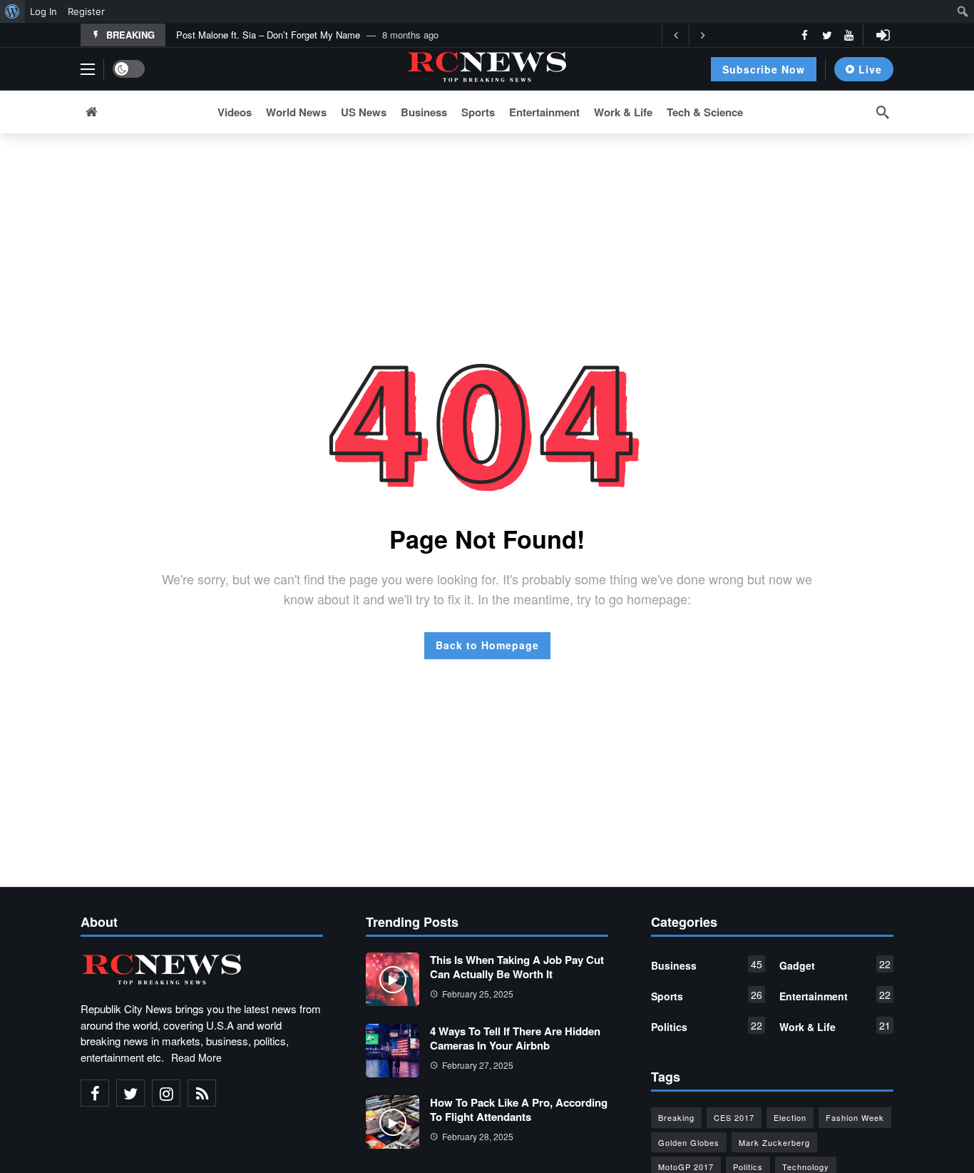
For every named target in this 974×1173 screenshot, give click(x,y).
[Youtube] (849, 35)
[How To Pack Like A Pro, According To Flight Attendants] (392, 1122)
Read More (196, 1057)
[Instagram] (166, 1093)
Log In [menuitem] (43, 11)
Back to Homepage (487, 645)
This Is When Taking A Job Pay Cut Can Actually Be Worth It (517, 967)
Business (706, 965)
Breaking (676, 1117)
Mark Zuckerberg (774, 1142)
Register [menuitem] (86, 11)
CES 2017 (734, 1117)
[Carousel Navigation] (689, 35)
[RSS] (202, 1093)
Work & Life (835, 1026)
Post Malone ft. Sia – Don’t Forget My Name (268, 34)
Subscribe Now (763, 69)
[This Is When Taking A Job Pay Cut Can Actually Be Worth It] (392, 979)
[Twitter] (827, 35)
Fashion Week (855, 1117)
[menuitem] (12, 11)
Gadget (835, 965)
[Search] (882, 112)
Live (870, 69)
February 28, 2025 (477, 1136)
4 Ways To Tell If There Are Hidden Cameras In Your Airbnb (515, 1038)
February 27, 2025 (477, 1065)
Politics (706, 1026)
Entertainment (835, 995)
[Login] (882, 35)
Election (790, 1117)
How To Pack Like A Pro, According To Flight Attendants (519, 1109)
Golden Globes (688, 1142)
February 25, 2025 (477, 993)
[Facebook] (805, 35)
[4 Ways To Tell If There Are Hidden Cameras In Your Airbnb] (392, 1050)
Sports (706, 995)
